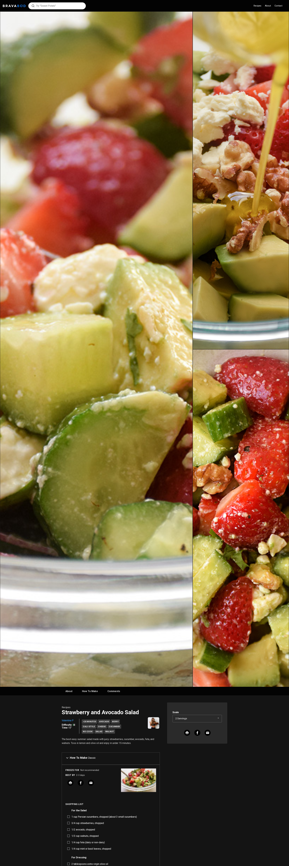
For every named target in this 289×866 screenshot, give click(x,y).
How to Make (90, 691)
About (268, 6)
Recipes (257, 6)
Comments (113, 691)
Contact (278, 6)
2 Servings (181, 718)
